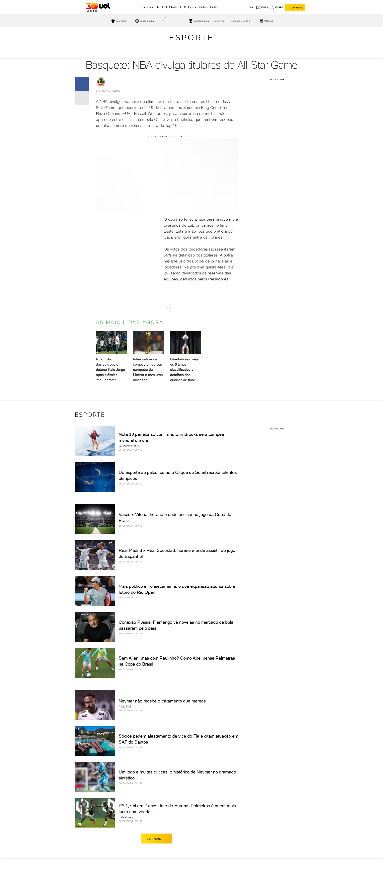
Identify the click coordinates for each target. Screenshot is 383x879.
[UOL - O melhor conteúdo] (98, 7)
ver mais (154, 838)
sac (252, 7)
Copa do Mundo (239, 21)
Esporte (191, 37)
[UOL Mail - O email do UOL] (262, 7)
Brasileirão (219, 21)
